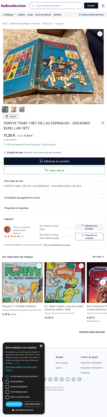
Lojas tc (59, 368)
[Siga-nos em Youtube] (68, 379)
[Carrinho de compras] (103, 5)
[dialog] (24, 378)
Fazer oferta (56, 170)
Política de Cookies (55, 390)
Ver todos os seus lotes (48, 227)
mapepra (8, 219)
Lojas (30, 14)
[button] (53, 181)
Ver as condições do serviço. (57, 245)
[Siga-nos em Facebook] (50, 379)
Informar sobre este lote (92, 331)
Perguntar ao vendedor (91, 236)
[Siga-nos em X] (56, 379)
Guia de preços (43, 14)
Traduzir (12, 116)
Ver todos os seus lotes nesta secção (49, 236)
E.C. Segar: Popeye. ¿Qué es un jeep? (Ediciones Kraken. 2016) (64, 308)
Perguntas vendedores (91, 363)
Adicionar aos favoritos (91, 227)
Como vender (62, 363)
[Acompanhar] (99, 33)
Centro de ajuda (89, 357)
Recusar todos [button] (32, 404)
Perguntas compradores (92, 368)
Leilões (21, 14)
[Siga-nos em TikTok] (73, 379)
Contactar (85, 373)
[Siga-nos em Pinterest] (62, 379)
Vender (57, 14)
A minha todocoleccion (91, 14)
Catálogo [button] (8, 14)
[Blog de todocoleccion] (79, 379)
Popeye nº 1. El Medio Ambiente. (19, 306)
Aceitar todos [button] (14, 404)
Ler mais (16, 363)
